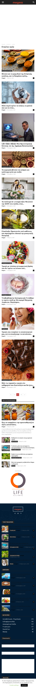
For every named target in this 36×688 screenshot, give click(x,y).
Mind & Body (14, 441)
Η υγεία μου (4, 140)
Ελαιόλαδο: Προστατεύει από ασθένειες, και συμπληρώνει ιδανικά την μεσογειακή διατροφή (17, 233)
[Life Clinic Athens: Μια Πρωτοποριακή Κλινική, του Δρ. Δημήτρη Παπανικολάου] (18, 127)
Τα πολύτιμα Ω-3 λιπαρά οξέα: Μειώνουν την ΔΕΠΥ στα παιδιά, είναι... (17, 202)
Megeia (3, 148)
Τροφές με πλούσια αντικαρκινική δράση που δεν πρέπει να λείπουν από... (17, 267)
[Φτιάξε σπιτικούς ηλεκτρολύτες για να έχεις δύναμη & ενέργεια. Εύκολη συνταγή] (6, 600)
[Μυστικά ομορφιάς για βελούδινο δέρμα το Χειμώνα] (6, 464)
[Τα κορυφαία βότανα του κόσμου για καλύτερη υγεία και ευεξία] (18, 159)
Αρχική (3, 44)
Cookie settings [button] (14, 685)
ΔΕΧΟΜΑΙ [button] (24, 685)
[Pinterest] (21, 513)
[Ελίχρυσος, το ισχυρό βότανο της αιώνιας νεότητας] (6, 608)
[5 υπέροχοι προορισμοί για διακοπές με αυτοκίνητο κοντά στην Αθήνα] (6, 576)
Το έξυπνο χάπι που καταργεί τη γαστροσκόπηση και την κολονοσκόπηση (22, 544)
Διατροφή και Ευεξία (6, 70)
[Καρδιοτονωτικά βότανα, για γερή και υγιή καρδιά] (6, 456)
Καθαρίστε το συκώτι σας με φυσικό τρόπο (22, 535)
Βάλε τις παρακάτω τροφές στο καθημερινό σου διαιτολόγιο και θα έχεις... (18, 384)
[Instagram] (18, 513)
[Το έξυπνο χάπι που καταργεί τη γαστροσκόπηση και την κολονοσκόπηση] (6, 448)
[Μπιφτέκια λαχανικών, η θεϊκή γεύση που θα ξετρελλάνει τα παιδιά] (6, 583)
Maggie (3, 78)
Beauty (3, 102)
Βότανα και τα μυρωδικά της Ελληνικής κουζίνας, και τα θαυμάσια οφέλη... (17, 75)
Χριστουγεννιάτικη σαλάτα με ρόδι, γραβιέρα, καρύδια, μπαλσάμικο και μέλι (22, 591)
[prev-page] (10, 394)
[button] (3, 2)
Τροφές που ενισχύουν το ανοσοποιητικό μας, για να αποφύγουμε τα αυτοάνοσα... (17, 333)
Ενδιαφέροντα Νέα (6, 295)
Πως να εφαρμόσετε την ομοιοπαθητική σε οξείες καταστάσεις (18, 423)
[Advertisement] (18, 24)
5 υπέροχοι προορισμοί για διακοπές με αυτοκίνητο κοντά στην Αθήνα (20, 575)
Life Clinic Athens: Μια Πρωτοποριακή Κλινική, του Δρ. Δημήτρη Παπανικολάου (17, 144)
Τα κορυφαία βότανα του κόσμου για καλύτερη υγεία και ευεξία (15, 171)
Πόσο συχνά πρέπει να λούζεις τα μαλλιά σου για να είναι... (17, 106)
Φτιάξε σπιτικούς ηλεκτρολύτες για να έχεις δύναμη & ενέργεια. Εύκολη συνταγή (21, 599)
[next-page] (24, 394)
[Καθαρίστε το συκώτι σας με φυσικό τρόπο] (6, 440)
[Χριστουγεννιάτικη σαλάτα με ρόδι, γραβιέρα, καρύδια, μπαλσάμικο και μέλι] (6, 591)
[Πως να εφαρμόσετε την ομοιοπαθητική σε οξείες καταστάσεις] (18, 412)
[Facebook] (15, 513)
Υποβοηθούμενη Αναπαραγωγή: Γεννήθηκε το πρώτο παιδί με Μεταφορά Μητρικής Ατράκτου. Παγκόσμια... (18, 300)
